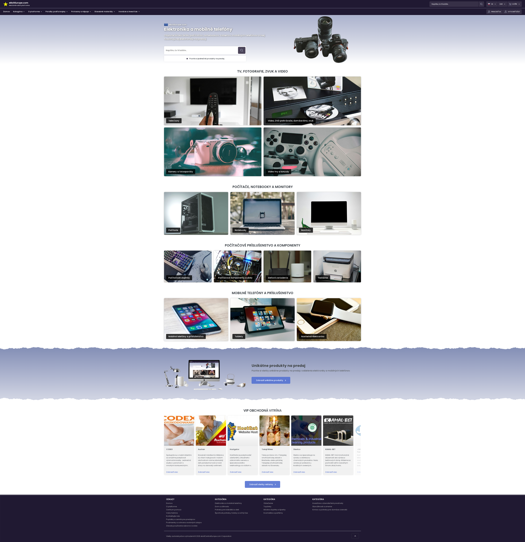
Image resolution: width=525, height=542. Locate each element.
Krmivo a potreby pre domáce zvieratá (329, 509)
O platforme (171, 506)
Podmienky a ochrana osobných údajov (184, 522)
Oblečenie (268, 503)
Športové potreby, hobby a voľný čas (231, 513)
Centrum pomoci (173, 509)
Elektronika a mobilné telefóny (228, 503)
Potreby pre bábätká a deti (227, 509)
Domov (169, 503)
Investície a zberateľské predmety (327, 503)
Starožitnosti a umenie (322, 506)
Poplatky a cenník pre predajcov (180, 519)
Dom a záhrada (222, 506)
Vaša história (172, 513)
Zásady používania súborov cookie (181, 525)
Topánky (267, 506)
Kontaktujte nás (173, 516)
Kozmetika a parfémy (273, 513)
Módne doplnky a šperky (274, 509)
